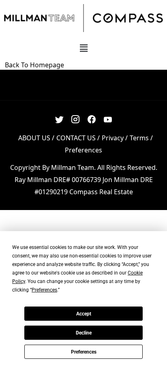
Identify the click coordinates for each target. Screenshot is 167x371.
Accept (83, 314)
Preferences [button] (44, 290)
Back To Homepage (34, 64)
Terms (139, 137)
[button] (83, 48)
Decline (84, 333)
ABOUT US (34, 137)
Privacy (113, 137)
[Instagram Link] (76, 120)
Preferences (83, 352)
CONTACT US (76, 137)
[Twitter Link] (59, 120)
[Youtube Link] (108, 120)
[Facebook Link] (92, 120)
